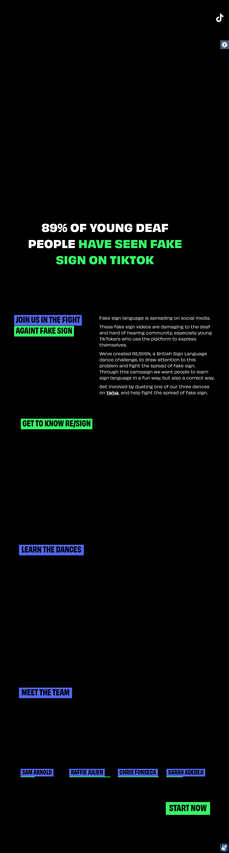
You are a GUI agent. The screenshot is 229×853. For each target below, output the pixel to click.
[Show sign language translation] (224, 847)
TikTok (112, 392)
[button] (224, 44)
